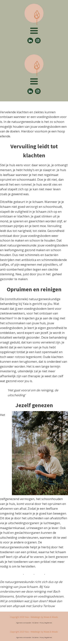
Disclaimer (35, 623)
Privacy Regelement (46, 623)
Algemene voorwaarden (23, 623)
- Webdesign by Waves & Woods (43, 617)
